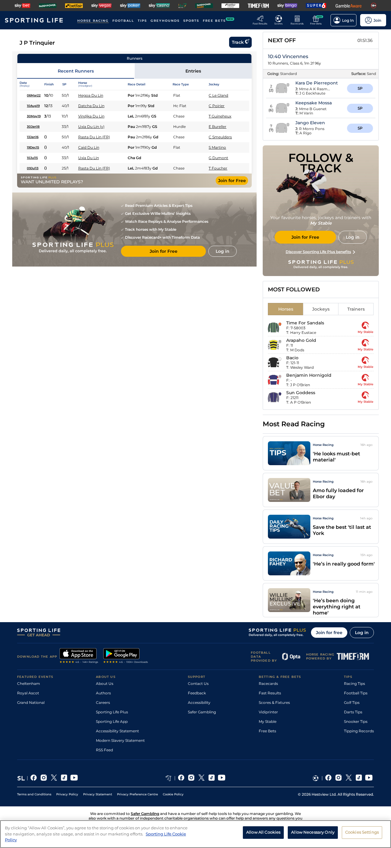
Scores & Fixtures (274, 702)
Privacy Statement (97, 794)
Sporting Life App (112, 721)
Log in (362, 632)
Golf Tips (352, 702)
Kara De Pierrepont (316, 83)
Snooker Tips (355, 721)
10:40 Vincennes (288, 56)
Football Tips (355, 693)
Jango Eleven (310, 122)
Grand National (31, 702)
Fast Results (270, 693)
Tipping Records (359, 731)
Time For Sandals (305, 323)
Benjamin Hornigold (308, 375)
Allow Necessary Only (312, 832)
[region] (195, 834)
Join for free (329, 632)
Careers (103, 702)
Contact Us (198, 683)
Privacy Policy (67, 794)
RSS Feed (104, 750)
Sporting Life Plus (112, 712)
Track (238, 42)
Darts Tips (353, 712)
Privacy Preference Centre (137, 794)
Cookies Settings (362, 832)
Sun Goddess (300, 392)
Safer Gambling (202, 712)
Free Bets (267, 731)
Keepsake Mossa (313, 103)
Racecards (268, 683)
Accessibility (199, 702)
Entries (193, 71)
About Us (104, 683)
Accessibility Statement (117, 731)
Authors (103, 693)
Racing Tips (354, 683)
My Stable (267, 721)
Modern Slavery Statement (120, 740)
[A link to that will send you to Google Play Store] (125, 656)
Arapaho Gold (301, 340)
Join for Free (232, 180)
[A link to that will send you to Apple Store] (79, 656)
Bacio (292, 357)
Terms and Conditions (34, 794)
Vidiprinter (268, 712)
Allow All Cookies (263, 832)
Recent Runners (76, 71)
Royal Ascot (28, 693)
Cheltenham (28, 683)
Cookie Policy (173, 794)
